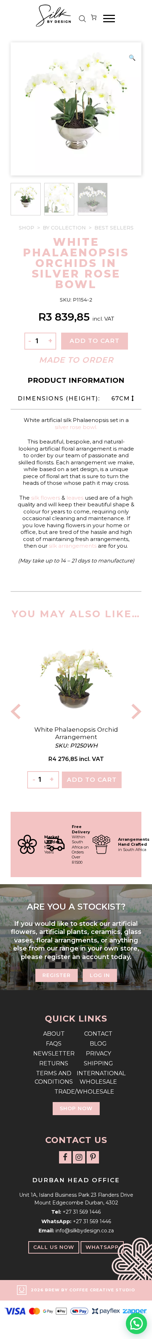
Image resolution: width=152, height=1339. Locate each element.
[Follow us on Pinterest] (93, 1157)
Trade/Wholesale (76, 1091)
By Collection (64, 228)
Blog (98, 1043)
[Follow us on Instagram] (79, 1157)
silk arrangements (73, 545)
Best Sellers (114, 228)
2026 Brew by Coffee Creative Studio (83, 1289)
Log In (100, 975)
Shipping (98, 1063)
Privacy (98, 1053)
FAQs (54, 1043)
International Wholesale (98, 1077)
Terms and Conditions (54, 1077)
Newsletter (54, 1053)
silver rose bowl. (76, 427)
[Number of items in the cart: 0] (94, 18)
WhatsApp (102, 1247)
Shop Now (76, 1108)
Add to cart (94, 340)
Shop (26, 228)
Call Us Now (53, 1247)
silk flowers (45, 497)
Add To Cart (92, 779)
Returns (53, 1063)
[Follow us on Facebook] (65, 1157)
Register (56, 975)
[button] (132, 58)
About (54, 1033)
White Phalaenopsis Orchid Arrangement (76, 733)
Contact (98, 1033)
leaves (74, 497)
